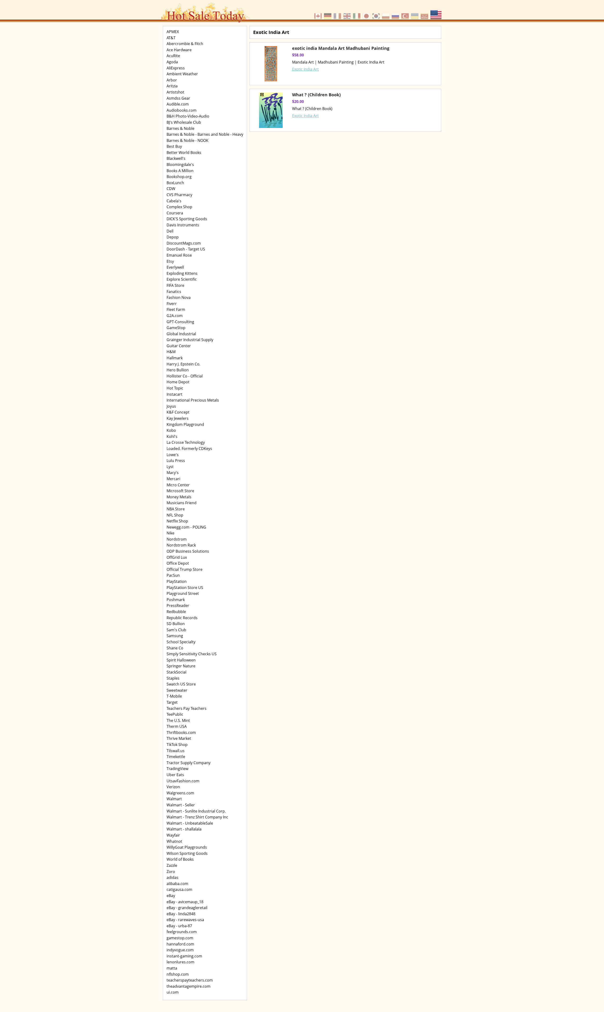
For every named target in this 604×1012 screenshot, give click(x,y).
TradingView (177, 768)
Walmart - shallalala (184, 829)
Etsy (170, 261)
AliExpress (176, 68)
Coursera (175, 213)
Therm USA (177, 726)
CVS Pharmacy (179, 194)
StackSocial (176, 672)
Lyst (170, 466)
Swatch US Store (181, 684)
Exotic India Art (305, 69)
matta (172, 968)
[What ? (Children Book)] (271, 110)
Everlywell (175, 267)
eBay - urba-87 (179, 925)
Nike (170, 533)
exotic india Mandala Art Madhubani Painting (340, 48)
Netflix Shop (177, 521)
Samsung (175, 635)
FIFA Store (175, 285)
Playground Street (183, 593)
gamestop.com (180, 937)
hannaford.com (180, 944)
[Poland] (386, 13)
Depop (173, 237)
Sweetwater (177, 690)
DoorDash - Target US (186, 249)
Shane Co (175, 648)
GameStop (176, 327)
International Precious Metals (193, 400)
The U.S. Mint (178, 720)
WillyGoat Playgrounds (187, 847)
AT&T (171, 37)
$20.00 (298, 101)
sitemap (254, 137)
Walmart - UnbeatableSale (190, 823)
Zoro (171, 871)
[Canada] (318, 13)
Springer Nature (181, 666)
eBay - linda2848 (181, 913)
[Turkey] (405, 13)
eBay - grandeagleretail (187, 907)
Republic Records (182, 617)
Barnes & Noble (180, 128)
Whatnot (174, 841)
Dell (170, 231)
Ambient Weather (182, 73)
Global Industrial (181, 333)
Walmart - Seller (181, 805)
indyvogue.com (180, 950)
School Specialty (181, 641)
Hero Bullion (178, 370)
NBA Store (176, 509)
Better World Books (184, 152)
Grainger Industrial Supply (190, 339)
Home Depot (178, 382)
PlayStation (177, 581)
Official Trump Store (184, 569)
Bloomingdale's (180, 164)
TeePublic (175, 714)
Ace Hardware (179, 49)
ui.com (173, 992)
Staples (173, 678)
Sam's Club (176, 629)
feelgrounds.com (182, 931)
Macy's (173, 472)
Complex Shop (179, 206)
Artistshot (175, 92)
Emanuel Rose (179, 255)
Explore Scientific (182, 279)
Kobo (171, 430)
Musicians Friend (182, 502)
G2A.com (175, 315)
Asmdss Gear (178, 98)
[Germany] (328, 13)
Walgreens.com (180, 793)
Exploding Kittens (182, 273)
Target (172, 702)
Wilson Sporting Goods (187, 853)
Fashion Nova (179, 297)
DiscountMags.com (184, 243)
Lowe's (173, 454)
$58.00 (298, 55)
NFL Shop (175, 515)
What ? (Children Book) (316, 94)
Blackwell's (176, 158)
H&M (171, 351)
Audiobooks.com (182, 110)
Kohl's (172, 436)
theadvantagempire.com (188, 986)
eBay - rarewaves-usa (185, 919)
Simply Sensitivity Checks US (192, 653)
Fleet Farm (176, 309)
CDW (171, 188)
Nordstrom (177, 539)
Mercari (173, 478)
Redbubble (176, 611)
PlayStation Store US (185, 587)
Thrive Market (179, 738)
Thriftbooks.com (181, 732)
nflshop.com (178, 974)
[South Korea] (376, 13)
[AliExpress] (425, 13)
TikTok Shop (177, 744)
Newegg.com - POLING (186, 527)
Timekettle (176, 756)
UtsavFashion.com (183, 780)
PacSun (173, 575)
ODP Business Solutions (188, 551)
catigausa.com (179, 889)
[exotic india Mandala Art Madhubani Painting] (271, 63)
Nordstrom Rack (181, 545)
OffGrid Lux (177, 557)
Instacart (174, 394)
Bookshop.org (179, 176)
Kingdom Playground (185, 424)
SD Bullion (176, 623)
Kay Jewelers (178, 418)
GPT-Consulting (180, 321)
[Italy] (357, 13)
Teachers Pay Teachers (186, 708)
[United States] (436, 13)
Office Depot (178, 563)
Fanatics (174, 291)
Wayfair (173, 835)
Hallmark (175, 357)
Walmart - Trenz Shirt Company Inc (197, 817)
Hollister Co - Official (185, 376)
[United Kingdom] (347, 13)
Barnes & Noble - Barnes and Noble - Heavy (205, 134)
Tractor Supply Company (188, 762)
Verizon (173, 786)
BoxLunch (175, 182)
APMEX (173, 31)
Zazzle (172, 865)
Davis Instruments (183, 225)
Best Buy (174, 146)
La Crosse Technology (186, 442)
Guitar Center (179, 345)
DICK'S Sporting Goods (187, 218)
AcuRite (173, 55)
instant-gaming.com (184, 956)
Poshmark (176, 599)
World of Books (180, 859)
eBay (171, 895)
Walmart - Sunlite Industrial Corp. (196, 811)
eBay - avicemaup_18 (185, 901)
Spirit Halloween (181, 660)
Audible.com (178, 104)
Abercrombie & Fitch (185, 43)
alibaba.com (177, 883)
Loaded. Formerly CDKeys (189, 448)
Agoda (172, 61)
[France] (338, 13)
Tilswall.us (176, 750)
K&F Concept (178, 412)
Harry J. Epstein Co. (183, 364)
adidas (172, 877)
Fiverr (172, 303)
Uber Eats (175, 774)
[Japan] (367, 13)
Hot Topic (175, 388)
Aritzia (172, 86)
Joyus (171, 406)
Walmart (174, 798)
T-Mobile (174, 696)
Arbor (172, 80)
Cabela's (174, 200)
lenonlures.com (180, 962)
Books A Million (180, 170)
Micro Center (178, 484)
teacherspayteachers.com (190, 980)
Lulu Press (176, 460)
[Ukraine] (415, 13)
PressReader (178, 605)
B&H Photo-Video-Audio (188, 116)
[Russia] (396, 13)
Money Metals (179, 497)
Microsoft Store (180, 490)
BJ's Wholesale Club (184, 122)
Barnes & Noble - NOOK (187, 140)
